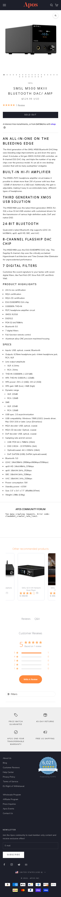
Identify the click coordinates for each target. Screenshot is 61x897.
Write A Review (30, 679)
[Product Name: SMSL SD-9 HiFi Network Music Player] (31, 576)
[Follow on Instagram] (11, 864)
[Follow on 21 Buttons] (26, 864)
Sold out (30, 115)
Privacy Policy (9, 777)
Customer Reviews (11, 767)
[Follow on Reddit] (19, 864)
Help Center (8, 772)
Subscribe (13, 854)
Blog (5, 763)
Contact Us (8, 813)
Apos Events (8, 808)
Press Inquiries (9, 804)
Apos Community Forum (31, 509)
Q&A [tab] (37, 618)
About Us (7, 758)
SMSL (30, 83)
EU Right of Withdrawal (13, 786)
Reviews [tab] (25, 618)
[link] (48, 768)
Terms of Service (10, 781)
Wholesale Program (12, 794)
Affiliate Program (10, 799)
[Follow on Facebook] (4, 864)
